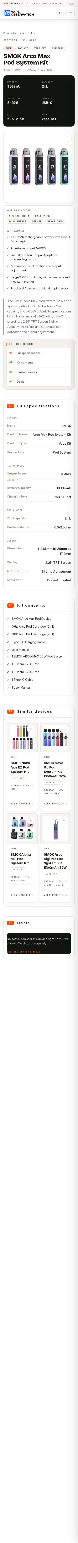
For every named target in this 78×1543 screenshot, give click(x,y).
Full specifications (25, 353)
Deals (16, 381)
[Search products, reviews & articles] (60, 13)
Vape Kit (26, 33)
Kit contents (21, 362)
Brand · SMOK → (13, 69)
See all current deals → (25, 951)
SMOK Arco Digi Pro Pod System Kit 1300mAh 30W (55, 861)
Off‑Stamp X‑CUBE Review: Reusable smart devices (48, 3)
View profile (22, 803)
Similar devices (23, 372)
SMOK (13, 757)
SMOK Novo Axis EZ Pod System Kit (20, 767)
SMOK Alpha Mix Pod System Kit (21, 859)
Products (9, 33)
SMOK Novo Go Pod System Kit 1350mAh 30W (55, 769)
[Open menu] (70, 13)
